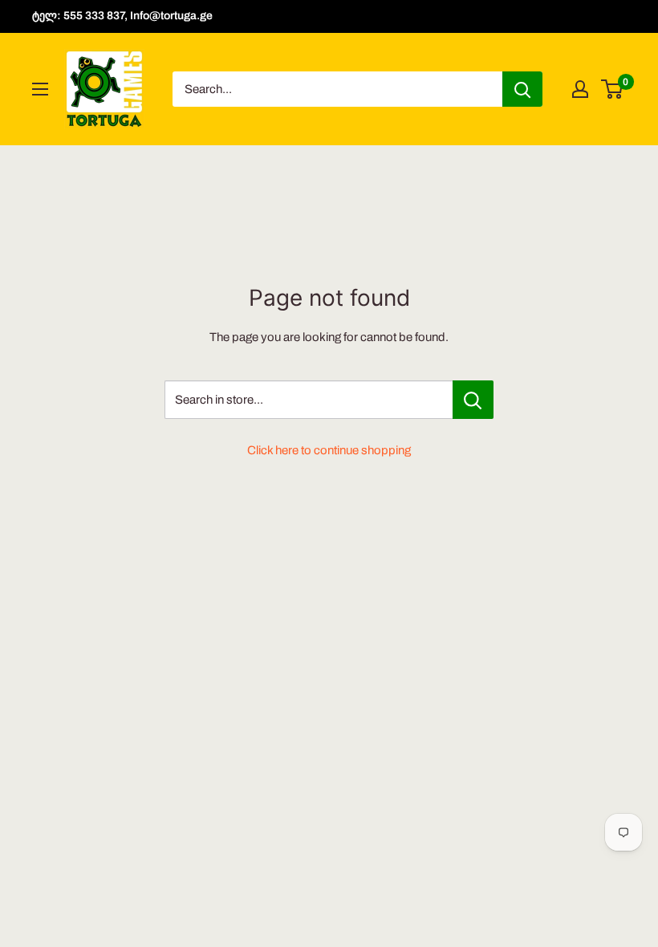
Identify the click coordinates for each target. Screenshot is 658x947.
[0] (613, 89)
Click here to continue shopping (329, 450)
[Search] (522, 89)
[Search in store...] (473, 399)
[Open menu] (40, 89)
